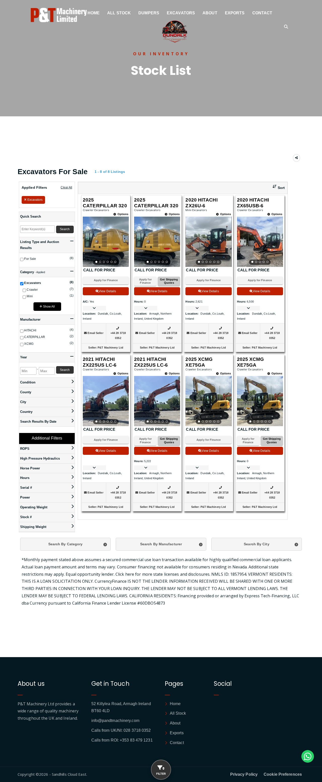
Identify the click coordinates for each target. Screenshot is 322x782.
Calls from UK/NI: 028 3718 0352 (121, 730)
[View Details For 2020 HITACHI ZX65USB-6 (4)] (260, 242)
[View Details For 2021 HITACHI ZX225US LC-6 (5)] (106, 401)
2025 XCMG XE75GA (199, 362)
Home (94, 13)
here (129, 574)
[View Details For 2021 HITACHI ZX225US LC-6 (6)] (157, 401)
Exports (235, 13)
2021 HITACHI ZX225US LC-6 (99, 362)
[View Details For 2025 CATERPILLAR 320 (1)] (106, 242)
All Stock (119, 13)
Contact (262, 13)
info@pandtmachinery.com (115, 720)
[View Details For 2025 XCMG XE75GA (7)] (208, 401)
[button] (277, 188)
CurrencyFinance (111, 581)
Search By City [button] (256, 544)
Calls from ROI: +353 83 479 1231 (122, 740)
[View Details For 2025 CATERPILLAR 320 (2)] (157, 242)
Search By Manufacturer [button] (161, 544)
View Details (107, 291)
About (210, 13)
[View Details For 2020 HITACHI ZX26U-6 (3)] (208, 242)
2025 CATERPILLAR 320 (105, 202)
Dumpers (148, 13)
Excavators (181, 13)
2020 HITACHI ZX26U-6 (201, 202)
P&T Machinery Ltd (110, 347)
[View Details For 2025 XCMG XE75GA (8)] (260, 401)
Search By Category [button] (65, 544)
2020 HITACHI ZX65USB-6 (253, 202)
